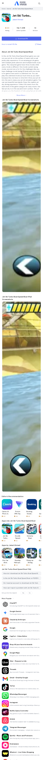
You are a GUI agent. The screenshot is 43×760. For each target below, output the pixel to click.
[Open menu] (3, 3)
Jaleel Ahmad (17, 19)
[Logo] (21, 3)
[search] (39, 3)
